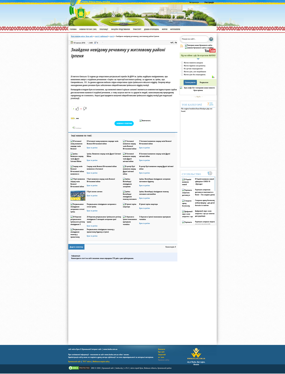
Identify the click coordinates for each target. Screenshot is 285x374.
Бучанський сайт (74, 361)
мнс (77, 118)
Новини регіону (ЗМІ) (88, 29)
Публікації (104, 29)
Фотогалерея (175, 29)
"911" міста (87, 361)
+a (171, 42)
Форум (164, 29)
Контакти (161, 349)
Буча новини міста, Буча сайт (82, 36)
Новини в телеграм (124, 123)
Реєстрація (209, 2)
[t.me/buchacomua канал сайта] (198, 45)
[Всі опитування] (213, 76)
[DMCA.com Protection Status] (79, 369)
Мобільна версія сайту (101, 361)
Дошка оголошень (151, 29)
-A (176, 42)
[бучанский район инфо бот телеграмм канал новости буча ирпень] (198, 94)
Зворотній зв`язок (162, 355)
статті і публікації (101, 36)
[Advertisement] (125, 65)
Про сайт (161, 352)
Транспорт (137, 29)
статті (112, 36)
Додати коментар (76, 247)
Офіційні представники (120, 29)
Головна (73, 29)
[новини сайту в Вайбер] (199, 47)
